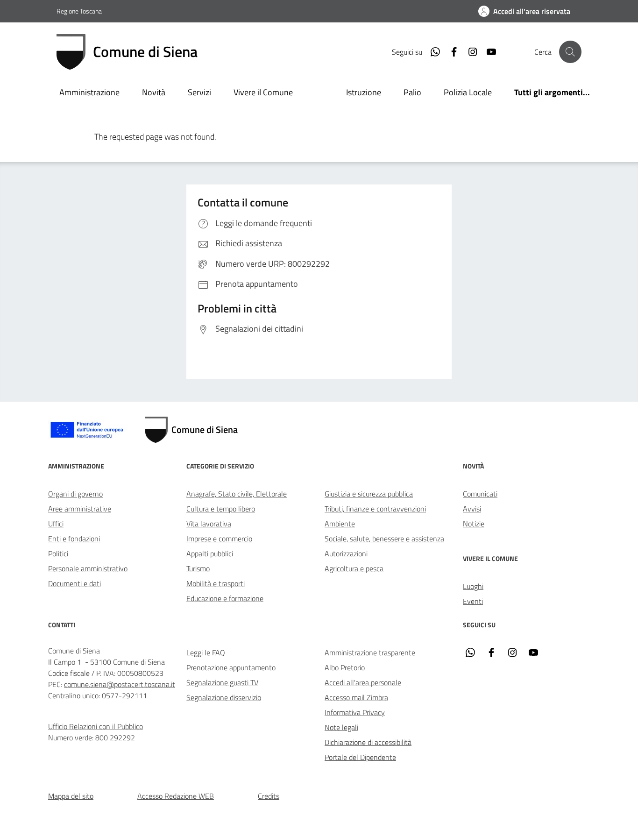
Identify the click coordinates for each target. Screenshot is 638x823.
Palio (412, 92)
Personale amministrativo (88, 568)
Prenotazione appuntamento (231, 667)
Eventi (473, 601)
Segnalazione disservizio (223, 697)
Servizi (199, 92)
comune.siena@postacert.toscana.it (119, 684)
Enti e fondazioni (74, 538)
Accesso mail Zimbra (356, 697)
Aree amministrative (79, 508)
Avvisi (472, 508)
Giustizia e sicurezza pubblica (369, 493)
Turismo (198, 568)
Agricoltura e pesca (354, 568)
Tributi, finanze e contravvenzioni (375, 508)
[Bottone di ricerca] (570, 52)
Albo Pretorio (345, 667)
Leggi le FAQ (205, 652)
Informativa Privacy (355, 712)
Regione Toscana (79, 11)
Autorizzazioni (346, 553)
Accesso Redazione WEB (175, 796)
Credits (268, 796)
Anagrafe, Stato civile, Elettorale (236, 493)
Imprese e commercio (219, 538)
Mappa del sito (70, 796)
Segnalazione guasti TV (222, 682)
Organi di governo (75, 493)
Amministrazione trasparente (370, 652)
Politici (58, 553)
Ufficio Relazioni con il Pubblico (95, 726)
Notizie (473, 523)
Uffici (56, 523)
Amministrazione (89, 92)
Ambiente (340, 523)
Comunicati (480, 493)
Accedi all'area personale (363, 682)
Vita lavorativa (208, 523)
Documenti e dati (74, 583)
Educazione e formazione (224, 598)
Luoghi (473, 586)
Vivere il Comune (263, 92)
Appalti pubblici (209, 553)
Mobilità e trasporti (215, 583)
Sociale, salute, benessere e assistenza (384, 538)
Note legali (341, 727)
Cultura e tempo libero (220, 508)
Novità (153, 92)
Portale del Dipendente (360, 757)
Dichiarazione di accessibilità (368, 742)
